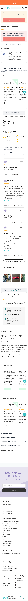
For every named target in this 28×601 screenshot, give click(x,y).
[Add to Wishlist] (16, 81)
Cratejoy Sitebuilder (8, 566)
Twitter (18, 583)
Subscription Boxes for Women (11, 521)
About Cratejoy (6, 562)
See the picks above (16, 290)
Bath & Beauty (6, 534)
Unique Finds (6, 545)
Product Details (14, 116)
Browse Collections (7, 511)
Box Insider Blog (7, 507)
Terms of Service (7, 579)
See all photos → (7, 271)
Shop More (20, 303)
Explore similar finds (13, 20)
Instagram (19, 580)
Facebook (19, 578)
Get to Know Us (7, 559)
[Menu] (2, 8)
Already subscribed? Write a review (14, 44)
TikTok (18, 587)
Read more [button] (7, 200)
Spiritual (4, 539)
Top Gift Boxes (6, 504)
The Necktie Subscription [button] (17, 205)
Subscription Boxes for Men (10, 523)
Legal (4, 576)
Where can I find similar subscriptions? (11, 445)
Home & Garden (7, 541)
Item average (13, 131)
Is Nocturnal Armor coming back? (9, 441)
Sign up (14, 490)
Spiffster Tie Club (14, 295)
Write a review (14, 152)
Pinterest (19, 585)
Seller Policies (6, 583)
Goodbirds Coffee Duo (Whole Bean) (11, 371)
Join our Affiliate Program (9, 568)
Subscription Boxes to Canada (11, 553)
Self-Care (5, 536)
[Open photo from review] (7, 278)
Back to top (14, 465)
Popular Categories (9, 518)
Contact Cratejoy (7, 570)
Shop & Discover (8, 502)
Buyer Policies (6, 585)
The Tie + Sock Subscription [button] (15, 175)
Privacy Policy (6, 581)
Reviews (6, 116)
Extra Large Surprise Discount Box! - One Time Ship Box (11, 82)
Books (4, 532)
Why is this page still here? (8, 437)
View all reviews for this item (13, 261)
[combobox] (16, 8)
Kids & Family (6, 526)
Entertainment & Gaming (9, 528)
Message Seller (9, 303)
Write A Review (19, 123)
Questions (22, 116)
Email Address (8, 485)
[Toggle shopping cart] (26, 8)
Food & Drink (6, 530)
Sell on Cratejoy (6, 564)
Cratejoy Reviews (7, 513)
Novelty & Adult (7, 543)
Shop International (8, 551)
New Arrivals (6, 509)
